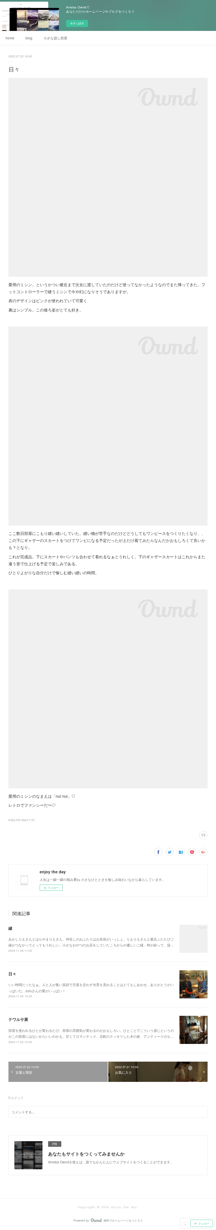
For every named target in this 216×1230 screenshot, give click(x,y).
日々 (12, 973)
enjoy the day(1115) (21, 820)
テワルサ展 (18, 1019)
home (10, 37)
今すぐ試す (77, 23)
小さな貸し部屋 (55, 37)
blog (29, 37)
